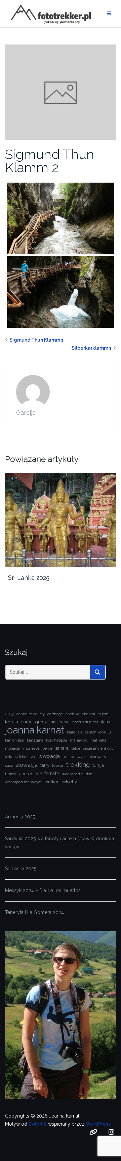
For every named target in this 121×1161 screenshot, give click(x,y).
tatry (44, 765)
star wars (98, 757)
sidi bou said (26, 757)
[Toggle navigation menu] (109, 14)
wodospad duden (77, 774)
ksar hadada (56, 740)
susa (9, 765)
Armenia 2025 (20, 816)
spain (82, 756)
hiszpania (60, 721)
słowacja (26, 765)
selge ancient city (98, 748)
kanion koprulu (98, 732)
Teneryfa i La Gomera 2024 (34, 912)
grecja (41, 721)
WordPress (98, 1124)
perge (47, 748)
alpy (9, 713)
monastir (13, 748)
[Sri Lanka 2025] (60, 520)
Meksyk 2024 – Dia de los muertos (43, 890)
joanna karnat (34, 730)
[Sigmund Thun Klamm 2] (60, 91)
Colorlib (38, 1124)
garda (27, 721)
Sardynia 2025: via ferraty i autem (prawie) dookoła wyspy (59, 842)
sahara (62, 748)
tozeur (57, 765)
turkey (10, 774)
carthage (55, 714)
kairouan (74, 732)
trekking (78, 764)
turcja (98, 765)
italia (105, 721)
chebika (72, 714)
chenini (88, 714)
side (8, 757)
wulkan (51, 781)
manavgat (79, 740)
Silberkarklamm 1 (92, 348)
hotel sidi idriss (85, 722)
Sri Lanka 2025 (28, 577)
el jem (103, 714)
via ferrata (47, 773)
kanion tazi (14, 740)
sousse (68, 757)
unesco (26, 773)
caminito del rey (30, 714)
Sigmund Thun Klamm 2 (49, 160)
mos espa (31, 748)
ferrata (11, 721)
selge (75, 748)
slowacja (49, 756)
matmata (98, 740)
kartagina (35, 740)
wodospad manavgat (23, 782)
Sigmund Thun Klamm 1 (36, 340)
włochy (69, 781)
